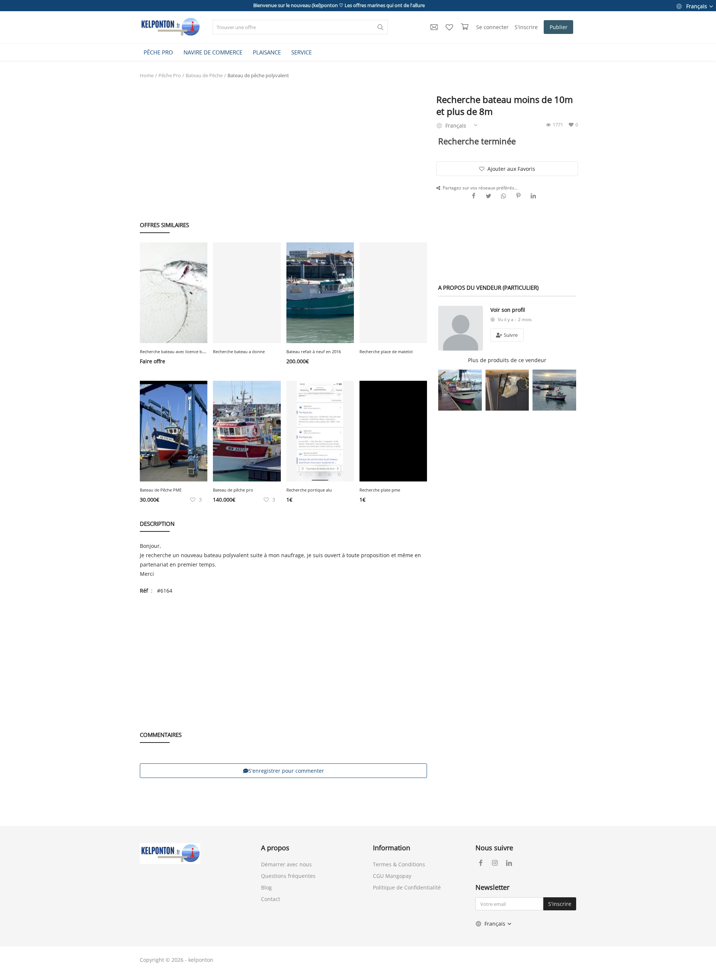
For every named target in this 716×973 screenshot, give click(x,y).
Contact (270, 899)
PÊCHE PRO (158, 52)
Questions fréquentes (288, 875)
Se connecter (492, 27)
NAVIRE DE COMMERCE (212, 52)
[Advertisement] (283, 142)
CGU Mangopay (392, 875)
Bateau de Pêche (204, 75)
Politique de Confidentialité (407, 887)
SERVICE (301, 52)
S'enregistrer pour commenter (286, 770)
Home (147, 75)
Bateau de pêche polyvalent (258, 75)
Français (697, 6)
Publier (559, 27)
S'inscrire (526, 27)
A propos (275, 847)
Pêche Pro (169, 75)
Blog (266, 887)
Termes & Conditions (399, 864)
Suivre (510, 335)
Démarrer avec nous (286, 864)
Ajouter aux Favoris (511, 168)
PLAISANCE (267, 52)
